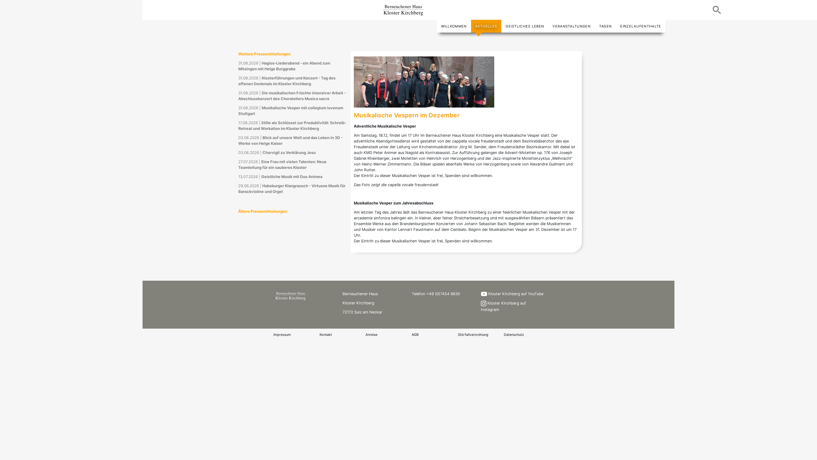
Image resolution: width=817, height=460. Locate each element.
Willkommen (454, 26)
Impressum (282, 334)
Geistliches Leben (525, 26)
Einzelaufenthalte (640, 26)
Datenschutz (514, 334)
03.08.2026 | (277, 152)
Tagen (605, 26)
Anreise (371, 334)
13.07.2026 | (280, 176)
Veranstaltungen (572, 26)
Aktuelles (486, 26)
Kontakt (326, 334)
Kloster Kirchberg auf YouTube (515, 294)
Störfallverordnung (473, 334)
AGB (415, 334)
